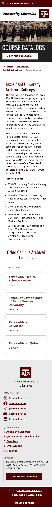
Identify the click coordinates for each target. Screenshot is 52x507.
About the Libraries (18, 431)
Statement (18, 494)
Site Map (11, 450)
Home (10, 67)
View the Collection (20, 56)
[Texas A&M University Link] (44, 13)
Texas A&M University (19, 3)
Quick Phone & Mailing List (22, 436)
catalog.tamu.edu (18, 169)
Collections (23, 67)
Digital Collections (13, 70)
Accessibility (35, 494)
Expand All (13, 267)
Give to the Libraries (24, 476)
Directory (12, 441)
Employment (14, 445)
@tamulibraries (17, 398)
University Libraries (19, 14)
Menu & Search (24, 503)
